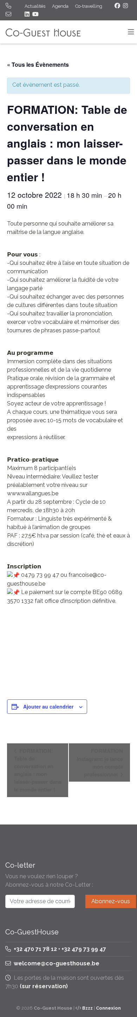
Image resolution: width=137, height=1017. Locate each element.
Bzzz (87, 1008)
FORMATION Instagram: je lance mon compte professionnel (100, 762)
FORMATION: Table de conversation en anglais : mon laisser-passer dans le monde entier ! (37, 770)
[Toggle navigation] (131, 32)
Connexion (108, 1008)
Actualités (35, 6)
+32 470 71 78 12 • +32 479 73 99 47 (59, 949)
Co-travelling (88, 6)
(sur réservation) (44, 986)
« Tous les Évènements (38, 64)
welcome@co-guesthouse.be (56, 963)
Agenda (60, 6)
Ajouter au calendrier (48, 706)
